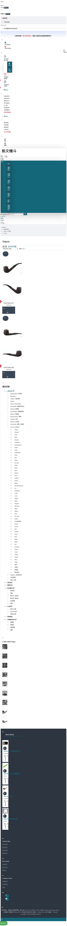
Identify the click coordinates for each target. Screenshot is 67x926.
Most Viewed (10, 734)
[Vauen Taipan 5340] (12, 343)
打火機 (9, 201)
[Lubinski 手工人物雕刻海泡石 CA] (5, 743)
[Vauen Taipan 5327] (12, 278)
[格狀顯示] (3, 247)
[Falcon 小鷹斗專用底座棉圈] (5, 811)
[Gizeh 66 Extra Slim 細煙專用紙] (5, 766)
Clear (6, 7)
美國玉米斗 (9, 188)
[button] (5, 253)
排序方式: (6, 248)
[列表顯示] (6, 247)
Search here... (4, 214)
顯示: (20, 248)
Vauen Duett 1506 (8, 796)
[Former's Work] (4, 704)
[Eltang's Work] (4, 648)
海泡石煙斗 (9, 182)
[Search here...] (2, 159)
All (8, 163)
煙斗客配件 (9, 195)
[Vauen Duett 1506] (5, 788)
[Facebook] (7, 896)
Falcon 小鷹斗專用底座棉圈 (10, 818)
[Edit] (1, 32)
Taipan (5, 233)
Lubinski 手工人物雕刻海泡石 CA (12, 751)
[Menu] (2, 156)
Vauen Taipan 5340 (9, 367)
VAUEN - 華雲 (7, 231)
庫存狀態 (5, 18)
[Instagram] (7, 899)
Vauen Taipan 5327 (9, 303)
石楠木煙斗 (9, 175)
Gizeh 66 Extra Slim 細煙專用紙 (12, 773)
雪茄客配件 (9, 169)
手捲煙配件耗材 (9, 207)
